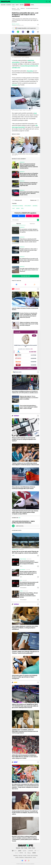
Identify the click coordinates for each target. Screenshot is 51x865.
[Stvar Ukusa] (37, 851)
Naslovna (14, 8)
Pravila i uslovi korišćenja (32, 855)
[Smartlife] (5, 1)
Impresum (20, 855)
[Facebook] (18, 216)
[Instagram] (32, 216)
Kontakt (24, 855)
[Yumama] (30, 851)
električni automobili (17, 205)
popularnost (28, 205)
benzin (18, 208)
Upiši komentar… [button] (20, 526)
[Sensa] (21, 853)
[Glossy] (29, 853)
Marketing (15, 855)
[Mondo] (14, 851)
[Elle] (16, 853)
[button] (38, 25)
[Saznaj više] (38, 289)
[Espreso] (34, 853)
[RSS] (34, 284)
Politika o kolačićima (19, 857)
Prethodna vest (18, 200)
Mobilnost (23, 8)
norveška (35, 205)
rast (13, 208)
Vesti (18, 8)
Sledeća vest (33, 200)
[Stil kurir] (25, 853)
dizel (22, 208)
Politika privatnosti (28, 857)
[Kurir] (19, 851)
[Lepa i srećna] (24, 851)
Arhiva (34, 857)
